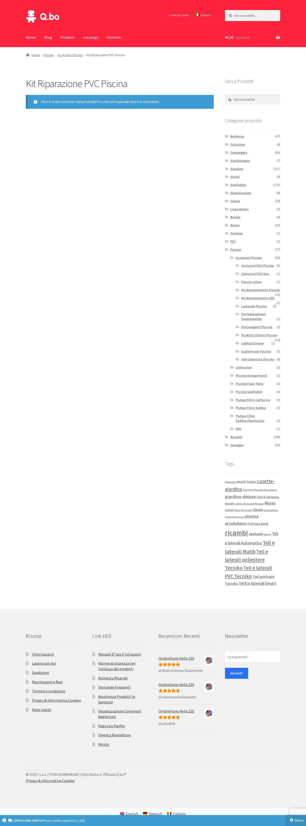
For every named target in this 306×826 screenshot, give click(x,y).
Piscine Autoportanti (251, 375)
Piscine (49, 55)
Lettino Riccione (244, 503)
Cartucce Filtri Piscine (257, 265)
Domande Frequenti (114, 687)
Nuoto (235, 225)
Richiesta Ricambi (113, 678)
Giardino (236, 169)
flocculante (270, 489)
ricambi (236, 532)
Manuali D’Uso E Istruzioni (119, 654)
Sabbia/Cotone (252, 343)
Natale (235, 217)
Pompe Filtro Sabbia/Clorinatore (250, 418)
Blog (48, 37)
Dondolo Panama (253, 489)
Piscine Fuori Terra (249, 383)
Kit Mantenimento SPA (257, 298)
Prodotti (67, 37)
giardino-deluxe (240, 496)
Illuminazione (240, 193)
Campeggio (238, 152)
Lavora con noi (44, 663)
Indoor (235, 201)
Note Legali (41, 709)
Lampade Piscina (254, 306)
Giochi (235, 176)
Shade (267, 534)
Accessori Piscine (70, 55)
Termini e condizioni (48, 691)
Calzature (237, 144)
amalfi (241, 482)
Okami (258, 509)
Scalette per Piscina (256, 351)
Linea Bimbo (239, 209)
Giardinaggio (240, 160)
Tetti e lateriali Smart (257, 583)
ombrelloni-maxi (234, 516)
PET (233, 241)
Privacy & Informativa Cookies (56, 700)
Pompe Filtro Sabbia (251, 408)
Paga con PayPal (111, 725)
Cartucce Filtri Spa (255, 274)
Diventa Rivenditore (114, 735)
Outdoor (236, 233)
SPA (238, 429)
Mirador (259, 503)
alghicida (230, 482)
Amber (251, 482)
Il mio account (179, 15)
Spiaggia (237, 445)
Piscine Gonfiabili (249, 392)
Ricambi (236, 437)
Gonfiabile (238, 185)
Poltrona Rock (257, 524)
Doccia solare (251, 282)
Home (31, 37)
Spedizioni (40, 672)
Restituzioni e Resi (47, 681)
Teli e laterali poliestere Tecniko (246, 559)
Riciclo (103, 744)
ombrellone (271, 510)
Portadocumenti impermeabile (253, 316)
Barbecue (237, 136)
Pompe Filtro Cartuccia (253, 400)
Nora (237, 510)
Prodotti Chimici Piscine (259, 335)
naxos (229, 510)
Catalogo (90, 37)
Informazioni (43, 654)
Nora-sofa (246, 510)
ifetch (261, 497)
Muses (270, 503)
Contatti (114, 37)
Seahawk (256, 534)
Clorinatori (244, 367)
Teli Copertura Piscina (257, 359)
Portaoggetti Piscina (257, 327)
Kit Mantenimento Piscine (260, 290)
